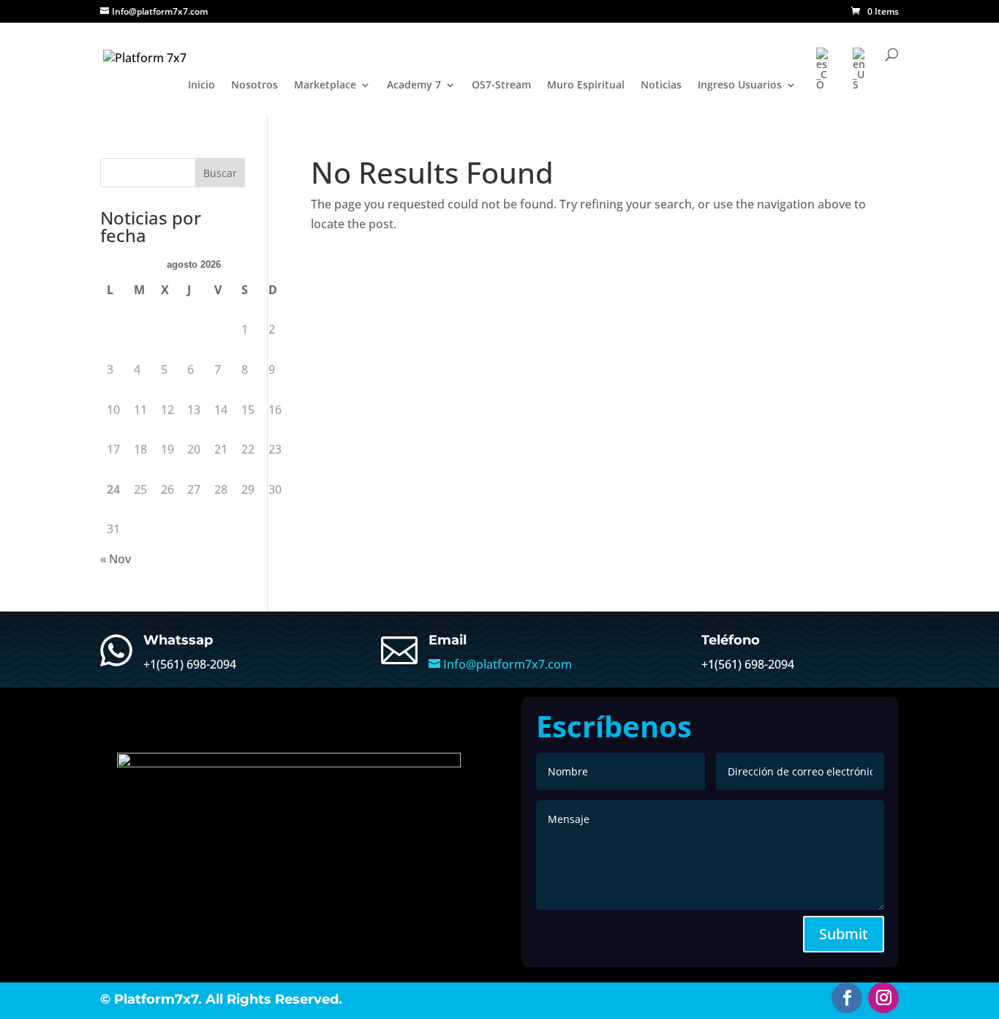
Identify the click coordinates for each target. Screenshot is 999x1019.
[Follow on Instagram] (883, 997)
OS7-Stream (501, 85)
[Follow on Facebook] (847, 997)
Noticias (661, 85)
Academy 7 (414, 85)
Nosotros (254, 85)
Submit (843, 934)
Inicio (201, 85)
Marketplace (325, 85)
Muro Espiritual (586, 85)
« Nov (115, 559)
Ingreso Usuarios (740, 85)
